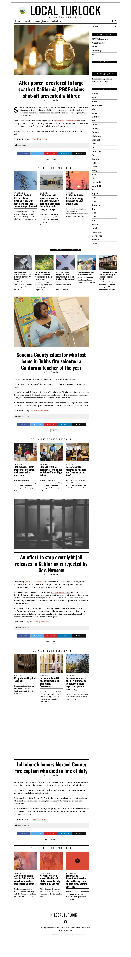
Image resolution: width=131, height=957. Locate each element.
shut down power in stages (65, 121)
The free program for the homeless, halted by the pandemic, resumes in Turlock (108, 275)
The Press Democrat (41, 411)
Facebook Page (97, 50)
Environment (96, 140)
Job (93, 178)
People (94, 197)
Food (93, 147)
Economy (94, 124)
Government (96, 159)
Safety (94, 212)
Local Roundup (52, 100)
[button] (115, 26)
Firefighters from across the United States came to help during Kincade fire (50, 880)
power (54, 159)
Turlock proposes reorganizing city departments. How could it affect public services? (65, 275)
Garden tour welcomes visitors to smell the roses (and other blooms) (44, 274)
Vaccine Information (98, 43)
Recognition (96, 205)
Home (17, 21)
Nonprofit (95, 193)
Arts (93, 109)
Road (93, 209)
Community (95, 116)
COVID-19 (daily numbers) (100, 39)
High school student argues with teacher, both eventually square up (24, 471)
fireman (53, 839)
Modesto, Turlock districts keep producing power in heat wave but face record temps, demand (25, 200)
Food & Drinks (96, 151)
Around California (97, 105)
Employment (96, 132)
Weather (94, 46)
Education (95, 128)
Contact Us (56, 21)
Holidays (94, 166)
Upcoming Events (40, 21)
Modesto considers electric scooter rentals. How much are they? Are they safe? (23, 275)
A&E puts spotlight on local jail (25, 679)
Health (94, 163)
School (94, 216)
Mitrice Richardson (34, 582)
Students (95, 224)
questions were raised (60, 592)
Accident (95, 93)
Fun (93, 155)
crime (94, 120)
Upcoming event (97, 236)
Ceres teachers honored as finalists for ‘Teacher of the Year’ (76, 471)
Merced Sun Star (40, 819)
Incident (94, 174)
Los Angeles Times (41, 622)
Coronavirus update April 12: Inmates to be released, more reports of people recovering (76, 683)
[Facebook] (112, 21)
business (94, 113)
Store (94, 54)
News (93, 189)
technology (95, 228)
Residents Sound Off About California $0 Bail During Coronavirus (50, 682)
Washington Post (40, 139)
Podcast (26, 21)
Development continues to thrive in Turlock (85, 273)
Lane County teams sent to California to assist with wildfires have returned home (24, 880)
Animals (94, 101)
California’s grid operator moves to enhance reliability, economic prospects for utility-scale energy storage (50, 202)
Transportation (97, 232)
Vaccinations (96, 239)
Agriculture (95, 97)
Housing (94, 170)
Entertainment (96, 136)
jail (54, 642)
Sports (94, 220)
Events (94, 143)
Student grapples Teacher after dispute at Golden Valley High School (51, 471)
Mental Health (96, 186)
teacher (53, 431)
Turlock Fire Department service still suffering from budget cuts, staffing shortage (76, 881)
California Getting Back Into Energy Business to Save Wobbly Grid (75, 199)
